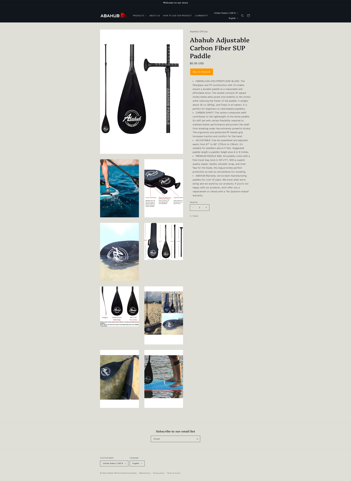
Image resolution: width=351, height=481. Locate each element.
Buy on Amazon (201, 71)
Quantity (194, 202)
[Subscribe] (197, 439)
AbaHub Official (113, 473)
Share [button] (195, 216)
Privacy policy (158, 473)
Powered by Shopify (128, 473)
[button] (139, 15)
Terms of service (173, 473)
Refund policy (144, 473)
